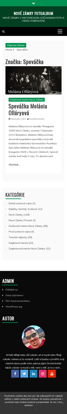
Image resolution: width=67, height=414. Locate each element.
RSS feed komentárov (17, 300)
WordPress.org (13, 306)
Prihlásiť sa (11, 289)
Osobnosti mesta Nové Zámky (27, 99)
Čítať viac (38, 405)
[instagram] (43, 374)
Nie (35, 409)
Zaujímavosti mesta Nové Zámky (27, 248)
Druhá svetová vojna (20, 203)
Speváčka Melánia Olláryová (28, 109)
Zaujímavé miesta (18, 242)
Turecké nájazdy (18, 237)
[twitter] (24, 374)
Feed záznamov (14, 295)
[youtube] (52, 374)
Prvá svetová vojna (19, 231)
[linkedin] (33, 374)
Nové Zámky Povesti (20, 220)
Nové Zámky (16, 214)
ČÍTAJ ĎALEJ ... (14, 165)
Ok (31, 409)
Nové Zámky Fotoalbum (33, 13)
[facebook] (15, 374)
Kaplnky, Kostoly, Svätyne (23, 209)
